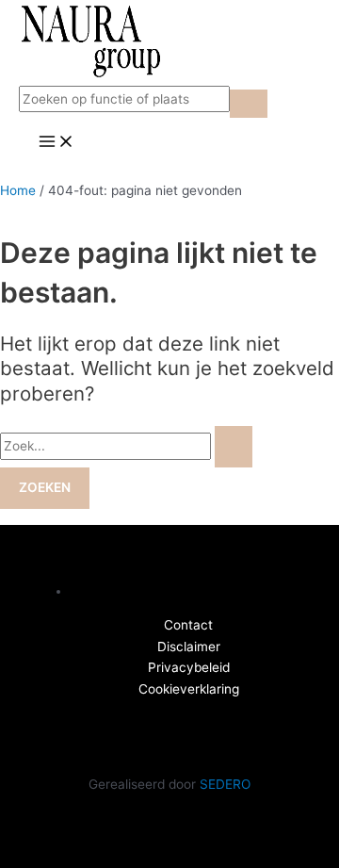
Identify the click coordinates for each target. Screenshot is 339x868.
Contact (188, 624)
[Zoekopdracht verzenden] (233, 446)
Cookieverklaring (188, 688)
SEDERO (225, 784)
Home (18, 190)
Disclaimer (188, 646)
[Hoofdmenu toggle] (56, 143)
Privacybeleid (189, 667)
